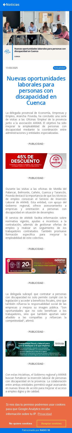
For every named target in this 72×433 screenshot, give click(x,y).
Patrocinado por (36, 430)
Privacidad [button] (45, 414)
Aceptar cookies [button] (51, 423)
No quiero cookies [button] (20, 423)
